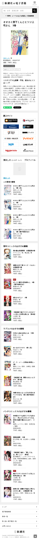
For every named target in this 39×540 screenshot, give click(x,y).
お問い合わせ (6, 526)
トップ (4, 507)
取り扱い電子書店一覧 (9, 521)
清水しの (6, 58)
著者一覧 (5, 516)
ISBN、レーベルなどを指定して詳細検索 (20, 16)
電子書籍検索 (6, 511)
